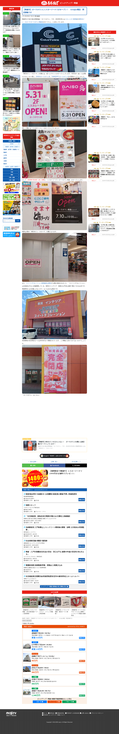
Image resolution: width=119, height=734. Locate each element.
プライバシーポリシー (97, 713)
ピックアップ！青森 (69, 3)
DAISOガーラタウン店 (43, 76)
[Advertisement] (102, 19)
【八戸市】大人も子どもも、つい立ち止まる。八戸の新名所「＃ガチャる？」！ (107, 40)
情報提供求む (60, 713)
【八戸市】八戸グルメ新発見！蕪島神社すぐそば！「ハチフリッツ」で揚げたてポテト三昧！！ (11, 50)
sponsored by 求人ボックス (40, 489)
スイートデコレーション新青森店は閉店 (38, 283)
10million (31, 623)
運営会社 (52, 713)
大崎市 (5, 161)
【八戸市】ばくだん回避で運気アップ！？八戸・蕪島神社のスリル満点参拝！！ (11, 70)
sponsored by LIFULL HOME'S (76, 626)
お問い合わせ (85, 713)
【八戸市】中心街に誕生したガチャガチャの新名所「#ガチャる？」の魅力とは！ (108, 56)
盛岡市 (5, 158)
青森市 (25, 623)
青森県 (38, 16)
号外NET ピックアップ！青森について (54, 715)
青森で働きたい (28, 489)
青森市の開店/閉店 (27, 620)
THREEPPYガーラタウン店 (60, 76)
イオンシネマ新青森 (71, 19)
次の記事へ (75, 461)
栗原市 (5, 163)
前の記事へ (33, 461)
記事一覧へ (54, 461)
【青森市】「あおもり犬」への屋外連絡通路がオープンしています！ (107, 87)
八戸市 (5, 155)
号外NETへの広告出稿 (73, 713)
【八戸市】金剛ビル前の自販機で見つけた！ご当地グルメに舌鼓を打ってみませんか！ (11, 113)
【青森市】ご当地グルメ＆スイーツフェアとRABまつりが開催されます (107, 71)
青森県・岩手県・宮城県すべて (11, 149)
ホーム (45, 713)
